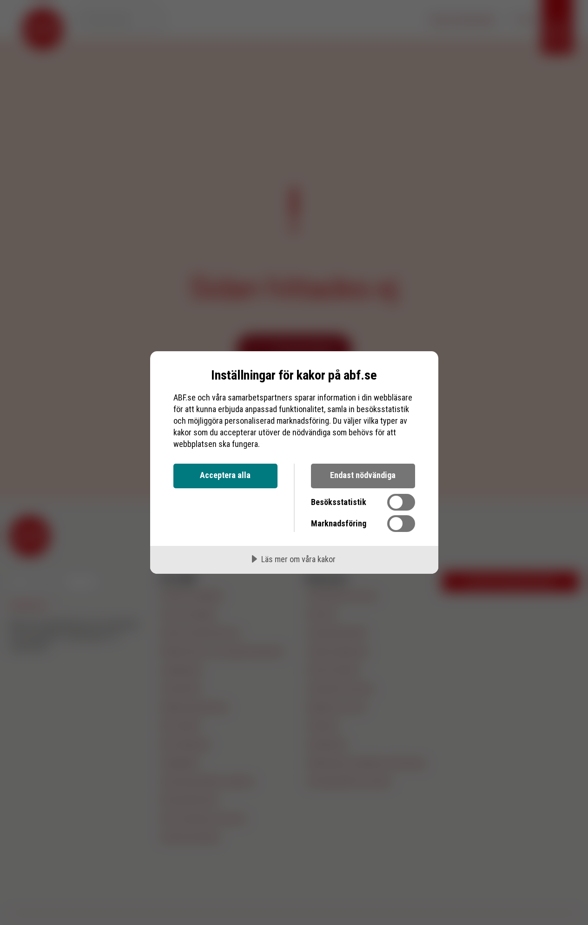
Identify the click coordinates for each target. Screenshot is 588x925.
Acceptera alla (225, 475)
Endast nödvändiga (363, 475)
